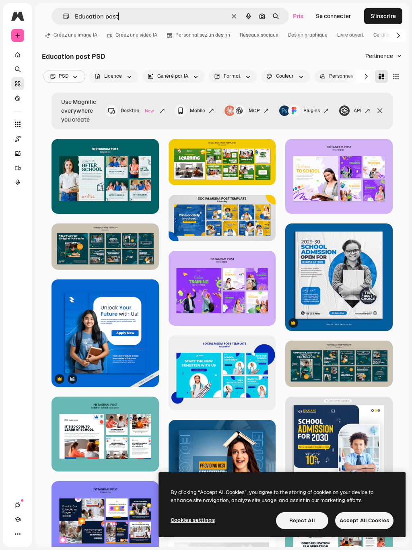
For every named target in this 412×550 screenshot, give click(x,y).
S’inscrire (383, 16)
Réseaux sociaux (259, 35)
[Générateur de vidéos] (17, 167)
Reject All (302, 520)
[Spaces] (17, 138)
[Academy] (17, 519)
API (357, 111)
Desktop (137, 111)
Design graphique (308, 35)
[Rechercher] (17, 69)
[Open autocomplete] (63, 16)
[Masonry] (381, 76)
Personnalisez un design (202, 35)
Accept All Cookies (364, 520)
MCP (254, 111)
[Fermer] (380, 111)
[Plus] (17, 533)
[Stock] (17, 83)
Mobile (197, 111)
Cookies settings (193, 520)
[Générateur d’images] (17, 153)
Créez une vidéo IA (136, 35)
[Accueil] (17, 54)
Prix (298, 16)
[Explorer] (17, 98)
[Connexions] (17, 504)
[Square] (395, 76)
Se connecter (333, 16)
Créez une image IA (75, 35)
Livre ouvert (350, 35)
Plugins (311, 111)
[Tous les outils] (17, 124)
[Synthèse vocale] (17, 182)
